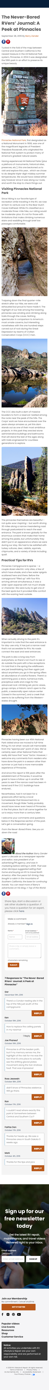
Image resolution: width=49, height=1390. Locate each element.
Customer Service (12, 1336)
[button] (4, 42)
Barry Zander (32, 35)
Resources (8, 1330)
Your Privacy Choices (22, 1374)
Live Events (8, 1327)
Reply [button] (38, 1013)
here (21, 911)
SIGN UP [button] (33, 1259)
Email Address (32, 932)
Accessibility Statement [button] (32, 1372)
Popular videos (11, 1323)
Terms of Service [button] (16, 1370)
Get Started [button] (18, 1307)
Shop (5, 1333)
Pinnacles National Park (14, 140)
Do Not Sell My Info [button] (12, 1372)
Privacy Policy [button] (32, 1370)
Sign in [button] (29, 923)
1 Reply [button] (26, 1035)
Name (11, 931)
